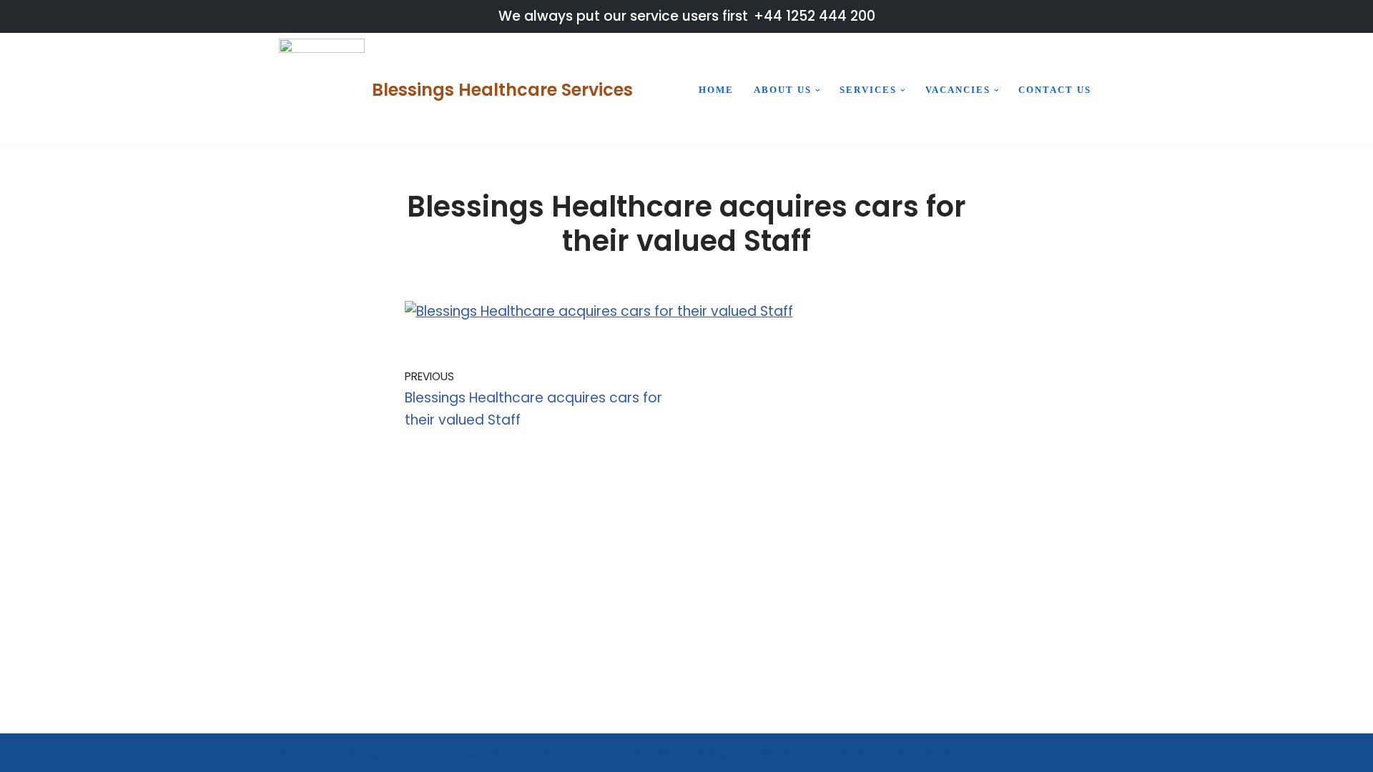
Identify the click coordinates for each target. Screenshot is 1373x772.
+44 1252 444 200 (814, 16)
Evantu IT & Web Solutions (863, 752)
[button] (817, 90)
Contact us (1054, 89)
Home (716, 89)
